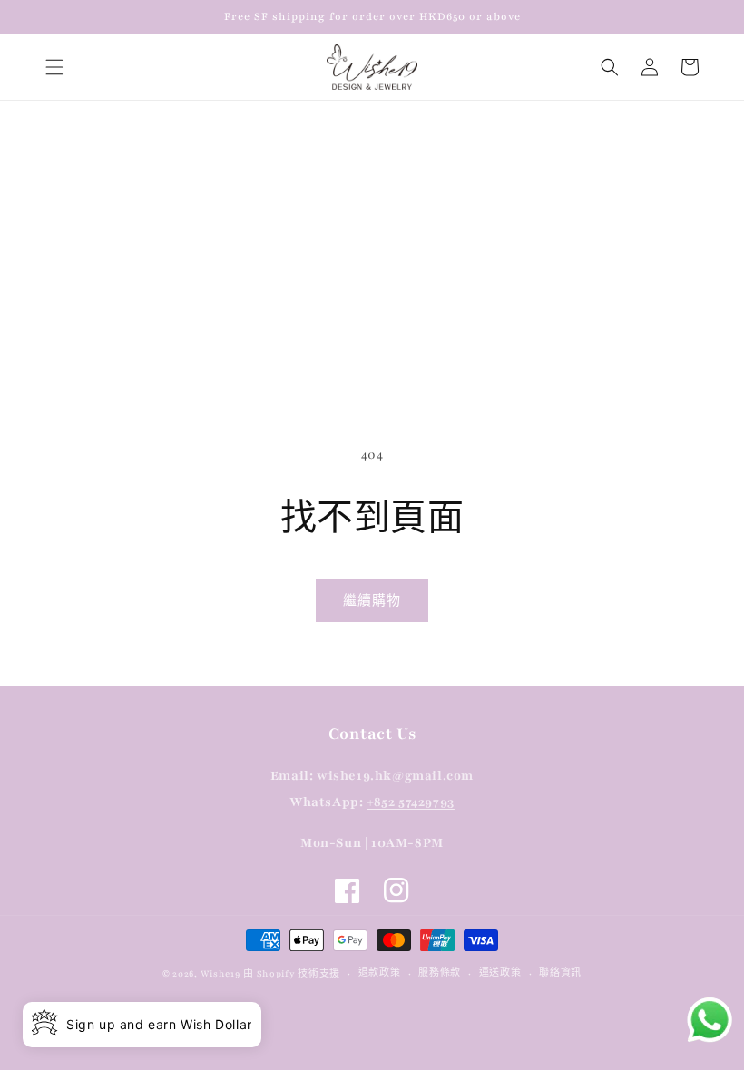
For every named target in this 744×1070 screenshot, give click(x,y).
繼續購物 (372, 601)
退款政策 (379, 972)
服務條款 (439, 972)
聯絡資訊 (560, 972)
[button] (54, 67)
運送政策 (500, 972)
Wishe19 (220, 973)
